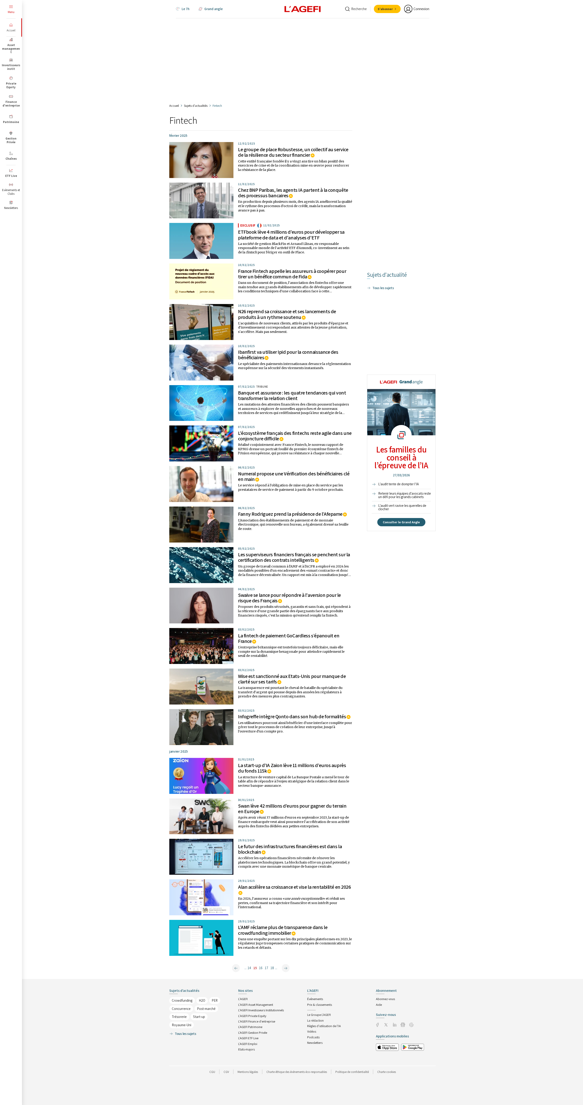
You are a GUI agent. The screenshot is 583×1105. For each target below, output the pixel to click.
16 (261, 968)
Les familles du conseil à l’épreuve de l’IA (401, 457)
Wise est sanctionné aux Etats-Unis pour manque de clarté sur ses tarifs (292, 679)
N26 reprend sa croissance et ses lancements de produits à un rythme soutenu (287, 314)
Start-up (199, 1017)
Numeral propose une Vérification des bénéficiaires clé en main (293, 476)
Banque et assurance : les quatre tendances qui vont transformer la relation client (292, 395)
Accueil (174, 105)
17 (266, 968)
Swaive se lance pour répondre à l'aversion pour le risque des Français (289, 598)
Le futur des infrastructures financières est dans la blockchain (290, 849)
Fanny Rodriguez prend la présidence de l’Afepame (290, 514)
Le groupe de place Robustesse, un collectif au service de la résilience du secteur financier (293, 152)
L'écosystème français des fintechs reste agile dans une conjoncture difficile (295, 436)
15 (255, 968)
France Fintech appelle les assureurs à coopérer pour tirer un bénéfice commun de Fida (292, 274)
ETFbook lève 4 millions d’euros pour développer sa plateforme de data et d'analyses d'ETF (291, 235)
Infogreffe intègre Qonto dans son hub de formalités (292, 716)
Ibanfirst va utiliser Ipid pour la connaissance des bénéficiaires (288, 355)
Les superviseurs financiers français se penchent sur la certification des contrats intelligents (294, 557)
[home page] (303, 8)
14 (249, 968)
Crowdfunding (182, 1000)
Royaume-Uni (181, 1025)
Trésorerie (179, 1017)
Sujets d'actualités (196, 105)
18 (272, 968)
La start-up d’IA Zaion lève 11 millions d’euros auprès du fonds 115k (292, 768)
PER (215, 1000)
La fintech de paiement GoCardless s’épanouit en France (288, 638)
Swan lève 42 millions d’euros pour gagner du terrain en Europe (292, 808)
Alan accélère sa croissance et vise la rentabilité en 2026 (294, 887)
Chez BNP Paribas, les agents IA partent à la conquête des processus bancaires (293, 193)
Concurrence (181, 1008)
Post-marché (206, 1008)
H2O (202, 1000)
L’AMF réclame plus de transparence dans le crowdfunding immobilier (283, 930)
